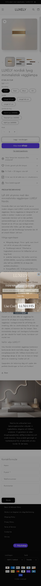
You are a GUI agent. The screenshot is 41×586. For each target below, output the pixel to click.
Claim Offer (20, 296)
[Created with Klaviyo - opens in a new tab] (20, 313)
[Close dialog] (38, 274)
